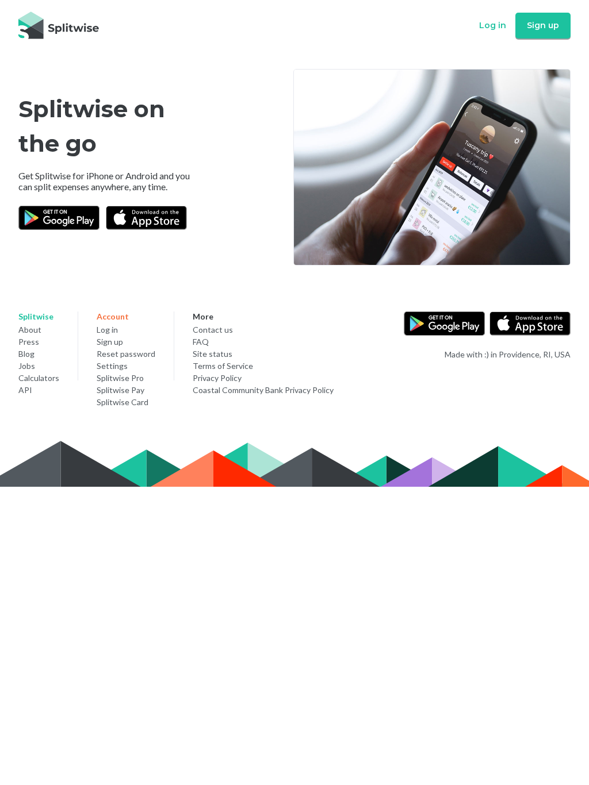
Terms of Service (223, 366)
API (25, 390)
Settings (112, 366)
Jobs (26, 366)
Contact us (213, 329)
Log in (492, 25)
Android (141, 175)
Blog (26, 354)
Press (28, 342)
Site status (212, 354)
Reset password (126, 354)
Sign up (543, 25)
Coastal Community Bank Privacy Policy (263, 390)
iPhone (99, 175)
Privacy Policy (217, 378)
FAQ (201, 342)
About (29, 329)
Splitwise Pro (120, 378)
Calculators (38, 378)
